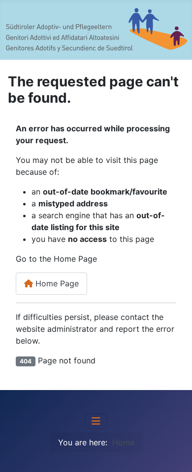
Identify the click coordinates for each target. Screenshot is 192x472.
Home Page (56, 283)
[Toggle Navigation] (96, 421)
